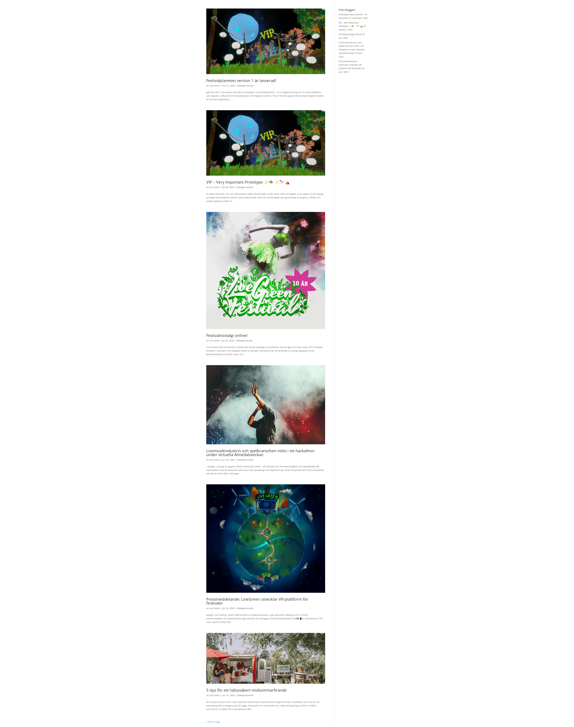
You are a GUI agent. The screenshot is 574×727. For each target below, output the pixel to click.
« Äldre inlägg (213, 721)
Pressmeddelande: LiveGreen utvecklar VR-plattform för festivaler (257, 601)
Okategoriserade (245, 85)
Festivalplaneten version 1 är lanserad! (241, 80)
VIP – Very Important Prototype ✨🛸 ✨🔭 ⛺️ (248, 182)
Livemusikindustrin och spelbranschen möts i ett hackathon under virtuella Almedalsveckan (260, 452)
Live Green (214, 85)
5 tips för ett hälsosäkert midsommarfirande (246, 690)
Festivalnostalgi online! (227, 335)
